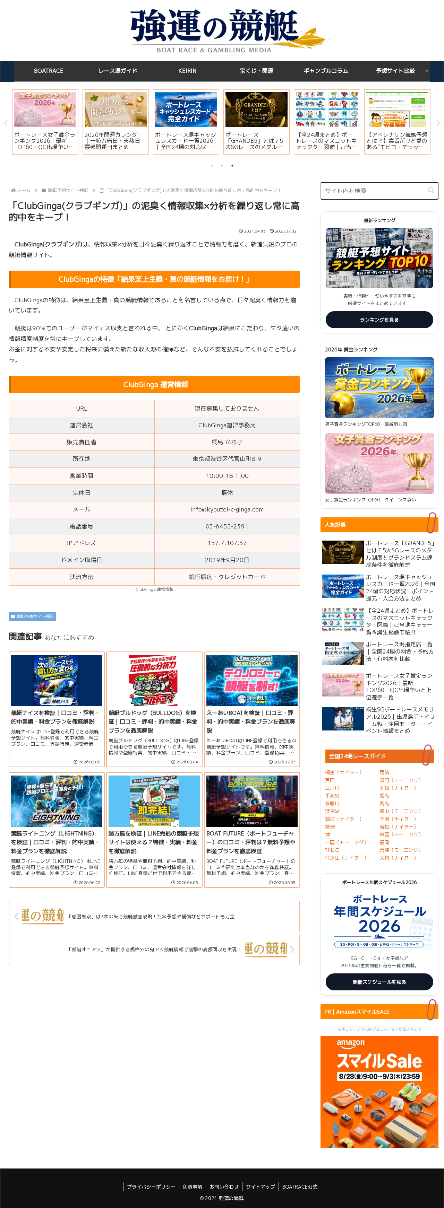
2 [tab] (222, 165)
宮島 (384, 803)
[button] (431, 190)
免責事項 (192, 1186)
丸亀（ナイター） (398, 788)
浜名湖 (332, 811)
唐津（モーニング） (401, 850)
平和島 (332, 795)
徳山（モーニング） (401, 811)
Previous (5, 123)
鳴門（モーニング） (401, 780)
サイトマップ (260, 1186)
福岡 (384, 842)
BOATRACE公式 (299, 1186)
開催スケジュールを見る (379, 982)
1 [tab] (211, 165)
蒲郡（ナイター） (344, 819)
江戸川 (332, 788)
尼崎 (384, 772)
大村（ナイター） (398, 858)
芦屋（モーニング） (401, 834)
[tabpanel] (45, 122)
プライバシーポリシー (151, 1186)
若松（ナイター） (398, 826)
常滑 (330, 826)
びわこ (332, 850)
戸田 (330, 780)
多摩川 (332, 803)
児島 (384, 795)
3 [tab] (232, 165)
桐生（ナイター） (344, 772)
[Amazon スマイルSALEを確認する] (379, 1092)
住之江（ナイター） (347, 858)
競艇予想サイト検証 (35, 616)
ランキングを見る (379, 319)
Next (438, 123)
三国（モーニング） (347, 842)
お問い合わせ (224, 1186)
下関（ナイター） (398, 819)
